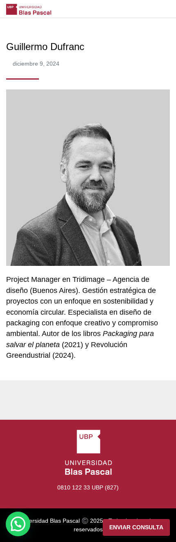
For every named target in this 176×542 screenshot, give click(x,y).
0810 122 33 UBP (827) (88, 487)
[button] (18, 524)
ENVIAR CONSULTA (136, 527)
